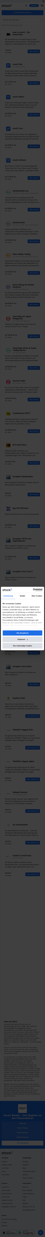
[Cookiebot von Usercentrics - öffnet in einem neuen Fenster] (32, 589)
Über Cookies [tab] (37, 596)
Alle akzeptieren (22, 633)
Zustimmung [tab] (8, 596)
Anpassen (21, 639)
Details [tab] (22, 596)
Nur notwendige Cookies (22, 646)
